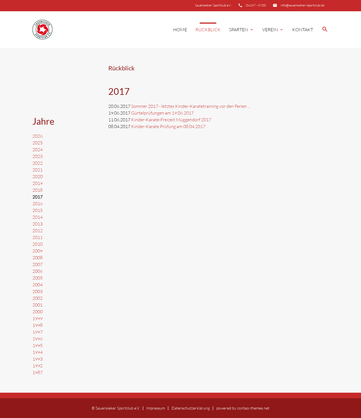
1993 (37, 359)
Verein (273, 29)
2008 (37, 257)
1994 (37, 352)
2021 (37, 170)
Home (180, 29)
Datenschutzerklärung (190, 408)
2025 (37, 143)
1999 (37, 318)
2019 (37, 183)
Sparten (241, 29)
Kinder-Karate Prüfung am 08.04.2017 (168, 126)
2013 (37, 224)
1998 (37, 325)
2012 (37, 230)
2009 (37, 251)
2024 (37, 149)
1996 (37, 338)
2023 (37, 156)
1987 (37, 372)
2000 (37, 311)
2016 (37, 203)
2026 (37, 136)
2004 (37, 284)
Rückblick (208, 29)
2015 (37, 210)
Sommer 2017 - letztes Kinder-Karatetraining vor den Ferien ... (190, 106)
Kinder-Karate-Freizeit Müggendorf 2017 (171, 119)
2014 (37, 217)
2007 (37, 264)
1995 (37, 345)
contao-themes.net (253, 408)
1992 (37, 365)
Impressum (155, 408)
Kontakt (302, 29)
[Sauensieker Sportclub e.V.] (42, 30)
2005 (37, 278)
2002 (37, 298)
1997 (37, 332)
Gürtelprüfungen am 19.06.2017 (162, 113)
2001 (37, 305)
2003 (37, 291)
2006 (37, 271)
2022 (37, 163)
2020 (37, 176)
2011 (37, 237)
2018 (37, 190)
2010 (37, 244)
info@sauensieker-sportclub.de (302, 5)
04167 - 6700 (256, 5)
